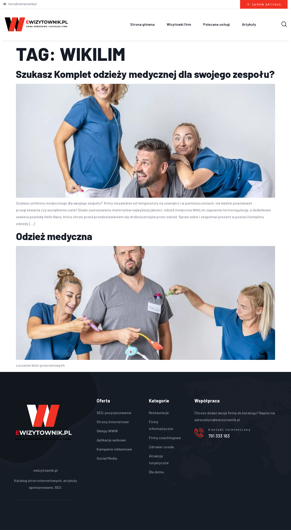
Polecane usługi (216, 24)
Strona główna (142, 24)
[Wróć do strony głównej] (36, 24)
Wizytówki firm (179, 24)
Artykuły (249, 24)
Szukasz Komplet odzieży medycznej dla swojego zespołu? (145, 74)
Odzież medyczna (54, 236)
